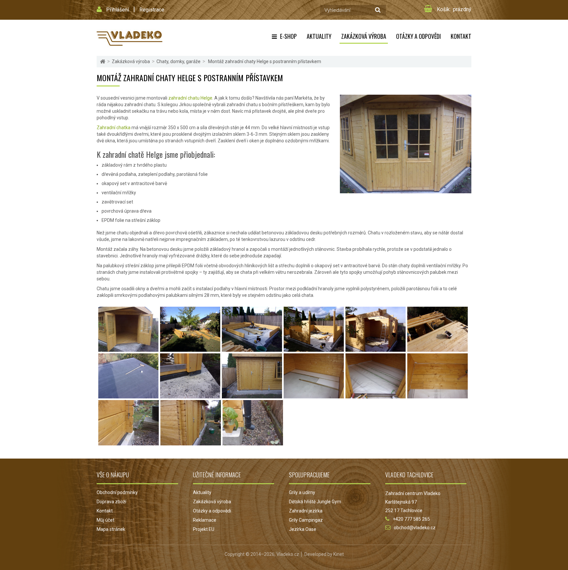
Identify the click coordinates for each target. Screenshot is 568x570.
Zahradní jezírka (305, 510)
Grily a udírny (302, 492)
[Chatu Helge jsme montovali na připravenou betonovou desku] (252, 348)
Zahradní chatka (113, 127)
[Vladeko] (129, 37)
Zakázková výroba (363, 36)
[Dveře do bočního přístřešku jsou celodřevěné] (252, 395)
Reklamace (204, 520)
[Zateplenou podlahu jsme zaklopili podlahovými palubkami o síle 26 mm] (437, 395)
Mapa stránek (111, 529)
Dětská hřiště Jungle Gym (315, 501)
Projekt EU (203, 529)
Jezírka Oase (302, 529)
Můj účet (105, 520)
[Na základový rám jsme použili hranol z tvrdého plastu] (190, 395)
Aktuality (319, 36)
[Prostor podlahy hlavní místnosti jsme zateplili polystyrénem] (314, 395)
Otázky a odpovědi (418, 36)
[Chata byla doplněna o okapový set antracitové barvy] (253, 442)
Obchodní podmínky (117, 492)
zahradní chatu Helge (190, 98)
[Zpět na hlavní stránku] (102, 62)
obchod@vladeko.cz (415, 527)
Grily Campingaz (306, 520)
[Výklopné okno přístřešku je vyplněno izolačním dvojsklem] (190, 442)
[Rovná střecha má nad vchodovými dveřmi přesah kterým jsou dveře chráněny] (375, 348)
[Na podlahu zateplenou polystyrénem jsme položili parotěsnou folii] (375, 395)
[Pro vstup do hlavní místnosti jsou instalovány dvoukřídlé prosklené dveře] (128, 348)
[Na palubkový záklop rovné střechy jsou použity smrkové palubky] (437, 348)
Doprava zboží (111, 501)
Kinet (338, 554)
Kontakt (461, 36)
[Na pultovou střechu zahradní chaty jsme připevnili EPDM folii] (128, 395)
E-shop (288, 36)
